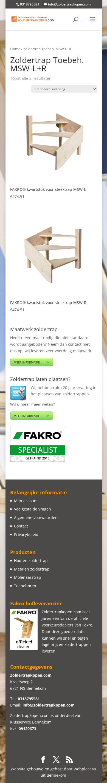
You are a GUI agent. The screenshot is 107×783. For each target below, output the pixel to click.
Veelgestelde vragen (32, 509)
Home (15, 48)
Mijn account (26, 500)
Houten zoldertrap (31, 560)
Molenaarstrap (27, 577)
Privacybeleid (26, 534)
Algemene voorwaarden (36, 517)
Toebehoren (25, 585)
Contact (21, 526)
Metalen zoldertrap (31, 569)
